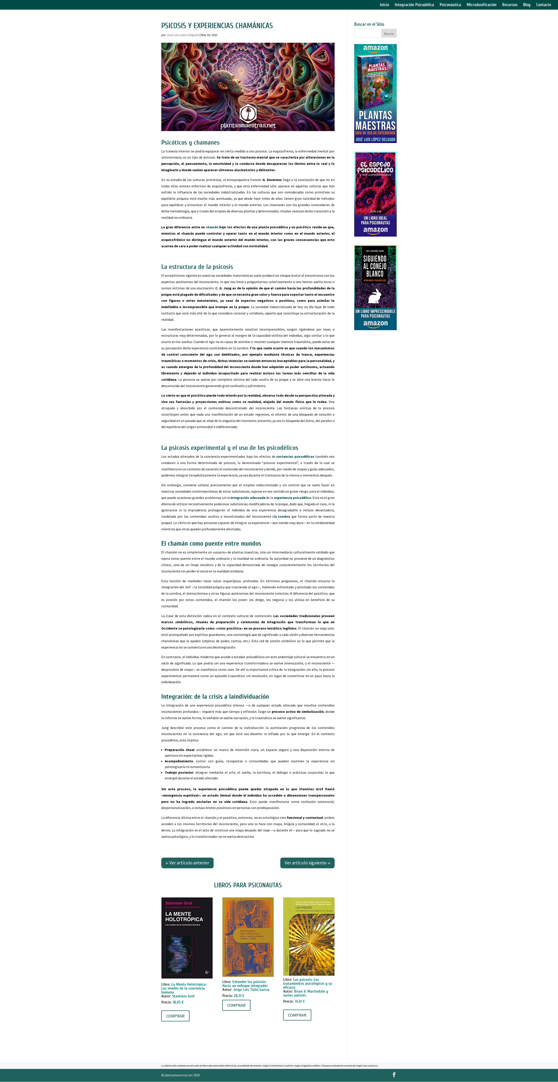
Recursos (509, 5)
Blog (527, 5)
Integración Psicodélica (414, 5)
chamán (212, 227)
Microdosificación (482, 5)
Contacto (543, 5)
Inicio (384, 5)
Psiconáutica (450, 5)
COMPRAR (175, 1016)
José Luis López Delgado (183, 35)
